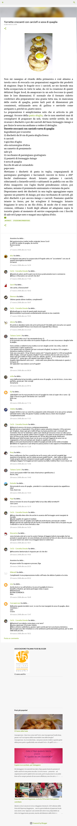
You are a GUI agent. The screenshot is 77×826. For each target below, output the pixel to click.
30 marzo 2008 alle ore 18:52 (20, 633)
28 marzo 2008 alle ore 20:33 (20, 566)
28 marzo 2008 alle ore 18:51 (20, 543)
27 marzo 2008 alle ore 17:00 (20, 279)
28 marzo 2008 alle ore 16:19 (20, 506)
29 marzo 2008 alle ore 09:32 (20, 578)
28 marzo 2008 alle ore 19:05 (20, 554)
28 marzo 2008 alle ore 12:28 (20, 446)
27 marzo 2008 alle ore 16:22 (20, 250)
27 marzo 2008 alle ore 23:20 (20, 330)
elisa (11, 255)
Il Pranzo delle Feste (21, 731)
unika (12, 376)
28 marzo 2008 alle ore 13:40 (20, 464)
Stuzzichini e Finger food (21, 220)
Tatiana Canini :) (16, 335)
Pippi (12, 499)
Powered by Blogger (39, 823)
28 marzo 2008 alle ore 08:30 (20, 370)
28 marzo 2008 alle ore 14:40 (20, 477)
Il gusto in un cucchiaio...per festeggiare (27, 765)
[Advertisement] (38, 692)
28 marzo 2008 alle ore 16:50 (20, 527)
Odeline (13, 409)
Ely (11, 392)
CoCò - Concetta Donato (19, 271)
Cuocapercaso (15, 603)
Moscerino (14, 533)
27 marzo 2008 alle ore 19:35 (20, 316)
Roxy (12, 452)
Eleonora (13, 296)
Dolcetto (13, 483)
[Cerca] (8, 2)
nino (11, 584)
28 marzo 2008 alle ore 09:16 (20, 386)
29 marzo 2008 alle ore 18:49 (20, 597)
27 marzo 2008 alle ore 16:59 (20, 265)
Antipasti (8, 220)
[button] (5, 28)
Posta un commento (11, 638)
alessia (12, 322)
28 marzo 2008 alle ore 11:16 (20, 403)
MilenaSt (13, 572)
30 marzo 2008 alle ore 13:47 (20, 614)
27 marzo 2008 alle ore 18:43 (20, 291)
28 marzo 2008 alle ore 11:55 (20, 418)
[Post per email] (5, 218)
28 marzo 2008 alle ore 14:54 (20, 493)
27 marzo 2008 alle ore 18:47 (20, 302)
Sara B (12, 285)
